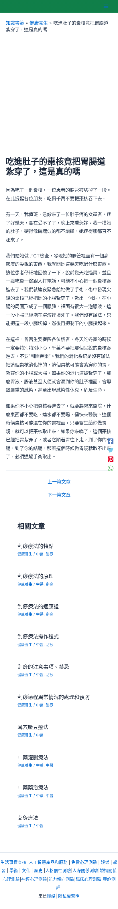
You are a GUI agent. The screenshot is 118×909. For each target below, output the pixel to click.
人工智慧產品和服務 (48, 862)
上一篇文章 (59, 481)
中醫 (40, 554)
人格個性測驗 (58, 870)
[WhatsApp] (110, 468)
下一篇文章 (59, 495)
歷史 (38, 870)
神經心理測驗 (34, 879)
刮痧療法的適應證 (38, 606)
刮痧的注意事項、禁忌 (43, 667)
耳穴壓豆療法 (32, 727)
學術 (13, 870)
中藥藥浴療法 (32, 787)
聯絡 (51, 896)
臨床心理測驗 (88, 879)
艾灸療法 (27, 818)
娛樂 (105, 862)
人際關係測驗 (85, 870)
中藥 (40, 765)
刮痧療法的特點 (35, 546)
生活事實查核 (13, 862)
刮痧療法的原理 (35, 576)
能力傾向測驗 (61, 879)
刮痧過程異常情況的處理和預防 (53, 697)
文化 (26, 870)
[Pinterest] (110, 459)
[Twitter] (110, 450)
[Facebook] (110, 441)
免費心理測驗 (84, 862)
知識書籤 (15, 23)
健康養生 (39, 23)
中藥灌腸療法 (32, 757)
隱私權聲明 (69, 896)
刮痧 (49, 554)
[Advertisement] (59, 95)
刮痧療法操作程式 (38, 636)
